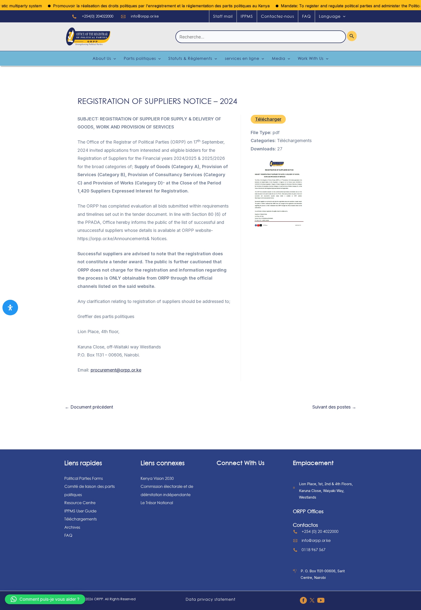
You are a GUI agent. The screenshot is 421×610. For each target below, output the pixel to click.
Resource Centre (80, 502)
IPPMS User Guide (80, 511)
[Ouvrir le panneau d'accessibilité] (10, 307)
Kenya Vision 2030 (157, 478)
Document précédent (89, 407)
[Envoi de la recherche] (352, 36)
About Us (102, 58)
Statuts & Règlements (190, 58)
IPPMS (247, 16)
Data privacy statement (210, 599)
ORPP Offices (308, 511)
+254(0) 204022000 (97, 16)
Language (330, 16)
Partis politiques (140, 58)
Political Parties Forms (83, 478)
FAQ (306, 16)
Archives (72, 527)
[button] (45, 599)
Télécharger (268, 119)
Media (278, 58)
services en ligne (242, 58)
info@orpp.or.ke (145, 16)
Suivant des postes (334, 407)
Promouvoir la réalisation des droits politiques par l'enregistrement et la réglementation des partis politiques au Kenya (151, 5)
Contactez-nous (277, 16)
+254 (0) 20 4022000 (320, 531)
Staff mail (223, 16)
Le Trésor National (157, 502)
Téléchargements (80, 519)
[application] (343, 16)
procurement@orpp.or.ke (116, 370)
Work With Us (311, 58)
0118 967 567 (313, 549)
